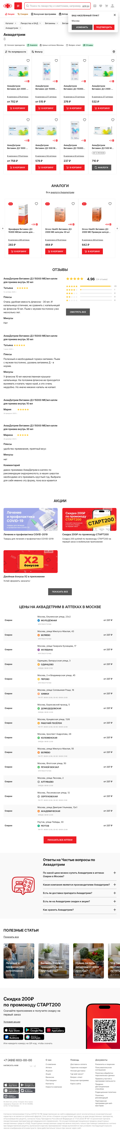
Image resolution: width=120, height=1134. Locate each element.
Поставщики (51, 1080)
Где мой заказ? (76, 1074)
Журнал (49, 1071)
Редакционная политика (105, 1092)
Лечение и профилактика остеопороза (15, 967)
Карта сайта (75, 1084)
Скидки (24, 14)
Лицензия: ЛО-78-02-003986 (22, 1104)
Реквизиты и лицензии (105, 1064)
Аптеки (65, 14)
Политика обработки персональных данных (105, 1074)
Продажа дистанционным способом (102, 1086)
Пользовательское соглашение (103, 1068)
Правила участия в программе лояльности (105, 1080)
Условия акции (12, 1021)
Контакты (50, 1084)
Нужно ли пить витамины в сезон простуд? (87, 967)
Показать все (11, 936)
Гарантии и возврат (78, 1067)
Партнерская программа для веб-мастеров (104, 1103)
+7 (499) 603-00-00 (18, 1060)
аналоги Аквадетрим (62, 192)
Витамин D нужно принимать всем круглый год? (52, 967)
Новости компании (54, 1087)
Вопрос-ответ (76, 1077)
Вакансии (50, 1077)
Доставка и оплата (78, 1064)
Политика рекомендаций (101, 1096)
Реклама (48, 509)
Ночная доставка (77, 1071)
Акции (11, 14)
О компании (51, 1064)
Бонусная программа (45, 14)
